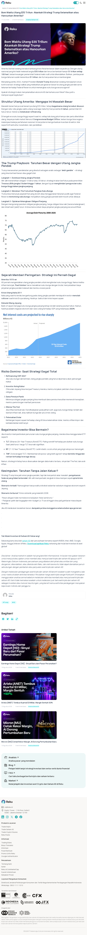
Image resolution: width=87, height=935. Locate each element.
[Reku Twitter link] (11, 817)
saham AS (26, 540)
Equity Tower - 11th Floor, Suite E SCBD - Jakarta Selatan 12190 (17, 811)
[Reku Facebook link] (20, 817)
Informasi (4, 848)
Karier (3, 867)
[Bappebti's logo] (5, 895)
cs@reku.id (9, 807)
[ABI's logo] (9, 913)
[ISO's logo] (26, 895)
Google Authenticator (9, 856)
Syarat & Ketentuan (8, 872)
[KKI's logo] (27, 902)
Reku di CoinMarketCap (10, 869)
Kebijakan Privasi (7, 875)
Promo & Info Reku (8, 853)
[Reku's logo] (6, 2)
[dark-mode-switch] (81, 3)
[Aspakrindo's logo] (25, 913)
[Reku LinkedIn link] (2, 817)
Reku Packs (5, 835)
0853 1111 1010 (16, 885)
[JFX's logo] (42, 902)
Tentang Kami (6, 864)
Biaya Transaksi (7, 845)
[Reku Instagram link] (7, 817)
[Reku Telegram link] (16, 817)
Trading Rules (6, 842)
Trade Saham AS (7, 829)
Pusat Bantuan (6, 851)
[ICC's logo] (9, 902)
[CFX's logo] (37, 895)
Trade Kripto (6, 827)
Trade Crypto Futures (9, 832)
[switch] (76, 2)
